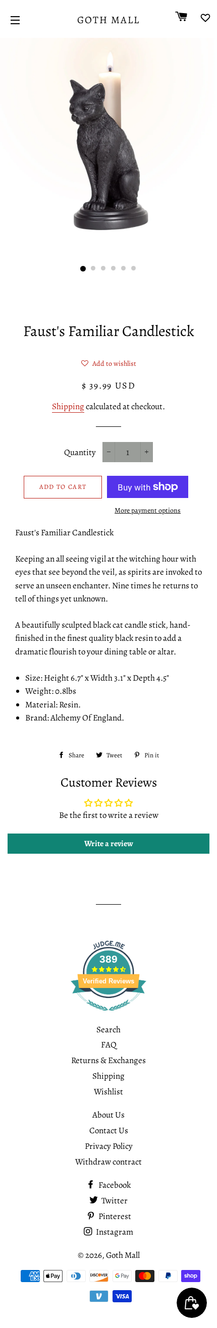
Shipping (68, 406)
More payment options (148, 510)
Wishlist (108, 1091)
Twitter (114, 1200)
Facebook (114, 1185)
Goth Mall (108, 20)
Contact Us (108, 1130)
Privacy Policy (109, 1146)
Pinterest (114, 1216)
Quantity (80, 452)
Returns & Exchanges (108, 1060)
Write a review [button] (108, 843)
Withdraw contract (108, 1162)
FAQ (109, 1044)
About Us (108, 1115)
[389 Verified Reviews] (108, 1016)
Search (108, 1029)
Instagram (113, 1232)
